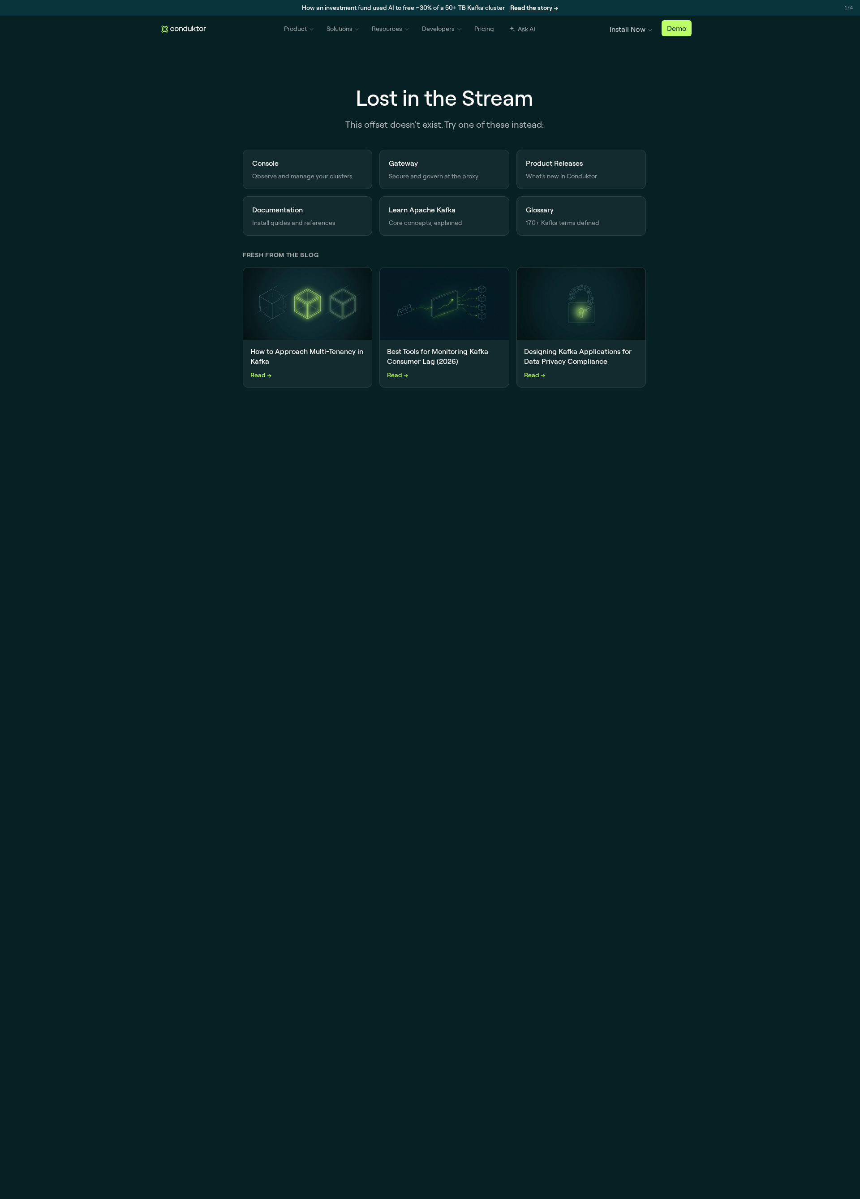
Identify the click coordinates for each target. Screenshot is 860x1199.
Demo (676, 28)
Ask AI (526, 29)
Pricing (484, 29)
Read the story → (534, 8)
